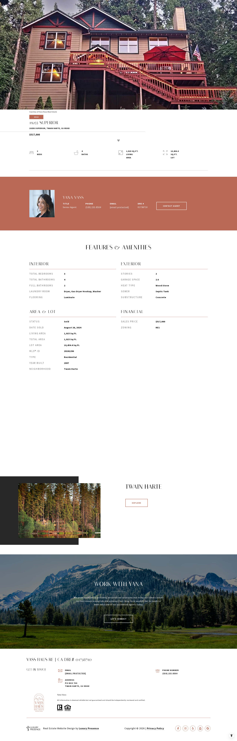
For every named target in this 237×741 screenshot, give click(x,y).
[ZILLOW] (200, 728)
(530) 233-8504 (93, 207)
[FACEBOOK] (178, 728)
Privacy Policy (155, 728)
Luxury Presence (89, 728)
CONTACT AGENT (171, 206)
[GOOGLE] (207, 728)
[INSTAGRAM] (185, 728)
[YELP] (193, 728)
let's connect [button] (119, 619)
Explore (136, 503)
